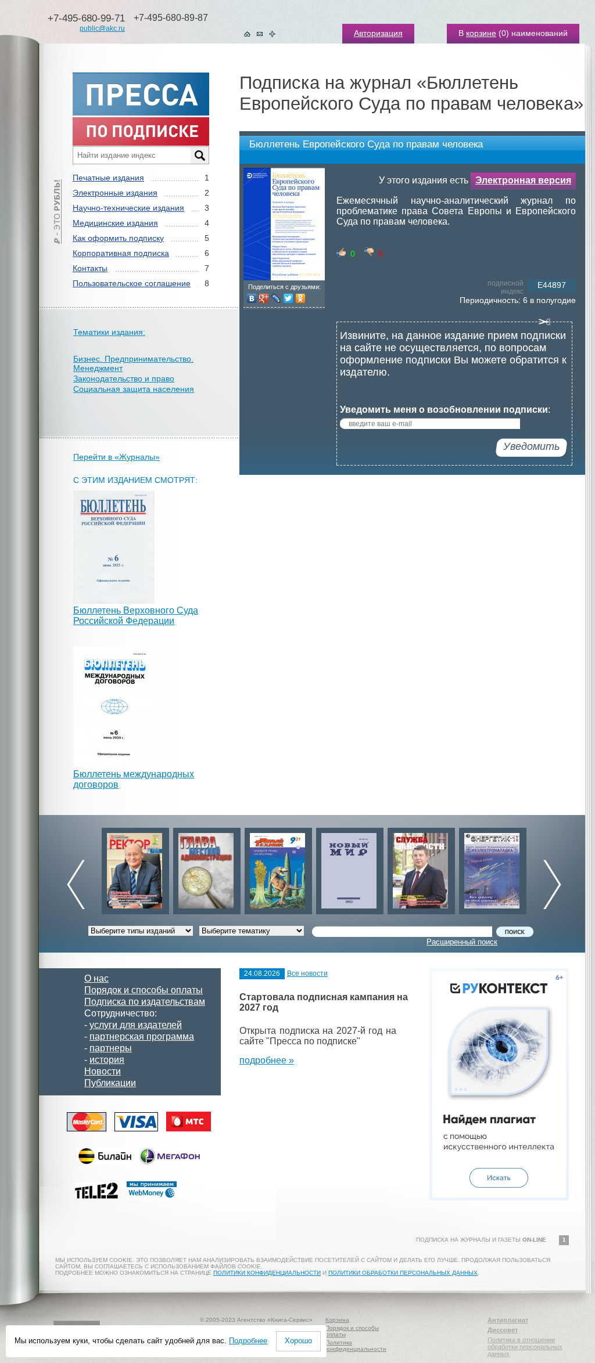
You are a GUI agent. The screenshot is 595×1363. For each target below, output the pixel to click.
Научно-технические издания (128, 207)
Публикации (110, 1083)
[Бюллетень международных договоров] (114, 764)
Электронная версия (523, 180)
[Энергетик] (492, 868)
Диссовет (503, 1329)
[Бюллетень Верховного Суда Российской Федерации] (114, 600)
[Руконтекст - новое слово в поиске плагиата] (499, 1197)
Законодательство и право (123, 378)
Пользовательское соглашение (132, 283)
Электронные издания (115, 192)
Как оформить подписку (118, 238)
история (106, 1060)
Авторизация (378, 33)
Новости (102, 1071)
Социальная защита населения (133, 389)
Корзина (337, 1320)
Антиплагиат (508, 1320)
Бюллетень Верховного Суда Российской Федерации (135, 615)
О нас (96, 978)
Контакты (90, 268)
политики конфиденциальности (267, 1273)
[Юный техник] (278, 868)
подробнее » (266, 1060)
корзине (481, 33)
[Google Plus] (264, 298)
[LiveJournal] (276, 298)
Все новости (307, 973)
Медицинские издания (115, 223)
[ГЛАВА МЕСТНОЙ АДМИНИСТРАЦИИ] (207, 868)
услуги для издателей (135, 1025)
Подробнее (248, 1340)
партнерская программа (141, 1036)
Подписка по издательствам (144, 1002)
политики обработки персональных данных (403, 1273)
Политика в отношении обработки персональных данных (525, 1346)
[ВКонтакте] (252, 298)
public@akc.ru (102, 28)
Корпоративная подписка (121, 253)
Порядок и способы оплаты (143, 990)
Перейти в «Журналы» (116, 456)
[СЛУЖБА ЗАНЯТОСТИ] (421, 868)
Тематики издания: (109, 332)
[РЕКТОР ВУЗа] (135, 868)
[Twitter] (288, 298)
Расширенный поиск (461, 941)
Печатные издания (108, 177)
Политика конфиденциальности (355, 1345)
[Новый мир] (349, 868)
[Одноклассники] (301, 298)
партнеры (110, 1048)
